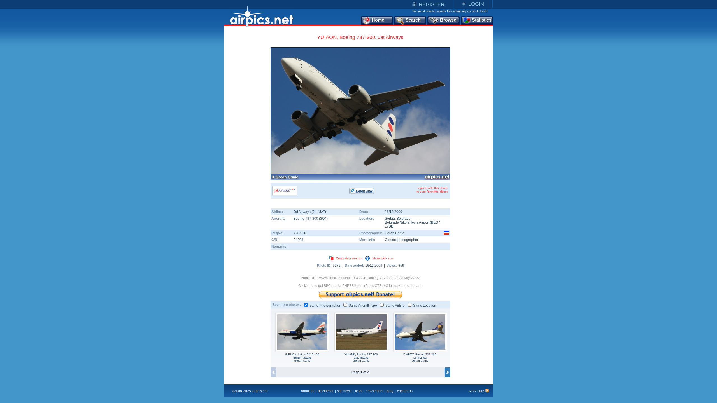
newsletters (374, 391)
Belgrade (404, 219)
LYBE (389, 226)
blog (390, 391)
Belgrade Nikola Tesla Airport (407, 222)
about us (307, 391)
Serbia (390, 219)
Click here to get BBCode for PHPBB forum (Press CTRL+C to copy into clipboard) (360, 286)
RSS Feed (477, 391)
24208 (298, 240)
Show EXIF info (382, 258)
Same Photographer (325, 306)
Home (378, 20)
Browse (448, 20)
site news (344, 391)
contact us (405, 391)
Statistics (482, 20)
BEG (434, 222)
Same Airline (395, 306)
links (358, 391)
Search (413, 20)
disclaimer (326, 391)
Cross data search (348, 258)
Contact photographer (401, 240)
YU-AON (300, 233)
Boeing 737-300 (306, 219)
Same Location (424, 306)
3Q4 (323, 219)
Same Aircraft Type (363, 306)
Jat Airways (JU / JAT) (310, 212)
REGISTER (431, 4)
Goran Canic (394, 233)
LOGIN (476, 4)
